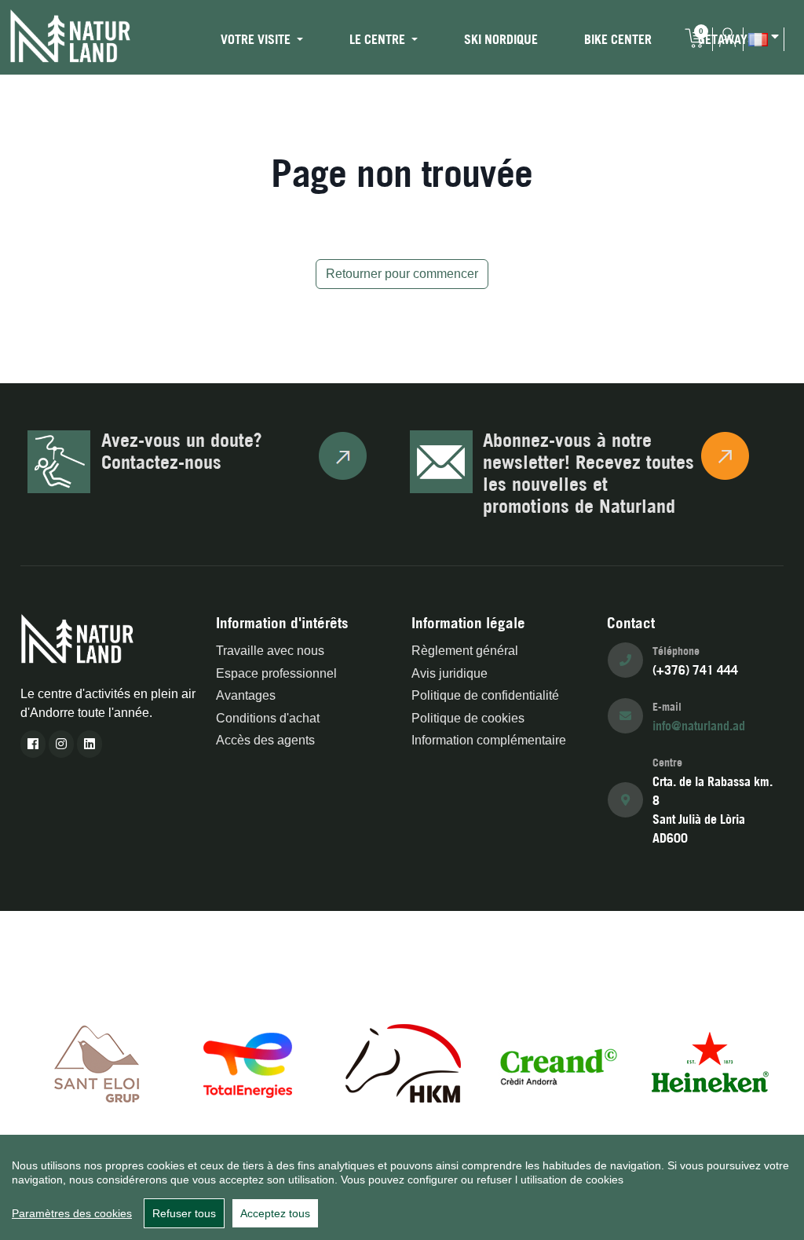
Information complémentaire (488, 740)
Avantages (246, 695)
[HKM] (403, 1062)
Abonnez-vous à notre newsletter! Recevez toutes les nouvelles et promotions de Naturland (588, 473)
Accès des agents (265, 740)
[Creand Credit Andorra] (556, 1062)
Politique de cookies (467, 718)
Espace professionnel (276, 673)
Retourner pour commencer (402, 273)
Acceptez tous (275, 1213)
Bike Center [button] (618, 39)
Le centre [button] (378, 39)
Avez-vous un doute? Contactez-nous (181, 451)
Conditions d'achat (268, 718)
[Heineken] (709, 1062)
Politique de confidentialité (485, 695)
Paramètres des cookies (72, 1213)
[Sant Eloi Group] (97, 1062)
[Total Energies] (250, 1062)
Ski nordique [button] (501, 39)
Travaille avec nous (270, 650)
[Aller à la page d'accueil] (70, 36)
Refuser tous (184, 1213)
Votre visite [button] (257, 39)
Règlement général (464, 650)
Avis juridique (449, 673)
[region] (402, 1187)
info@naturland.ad (698, 725)
